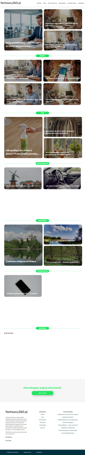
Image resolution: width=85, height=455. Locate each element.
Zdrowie (81, 3)
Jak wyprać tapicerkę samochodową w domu (63, 186)
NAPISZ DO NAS (42, 393)
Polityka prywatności (12, 452)
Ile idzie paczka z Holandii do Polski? (20, 186)
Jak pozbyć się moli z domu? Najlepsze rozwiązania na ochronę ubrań (59, 132)
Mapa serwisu (27, 452)
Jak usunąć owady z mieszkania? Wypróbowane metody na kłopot (57, 153)
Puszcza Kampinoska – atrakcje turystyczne (61, 262)
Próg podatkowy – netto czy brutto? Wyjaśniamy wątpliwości (22, 44)
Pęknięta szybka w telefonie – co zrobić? (22, 293)
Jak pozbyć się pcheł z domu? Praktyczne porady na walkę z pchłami (21, 152)
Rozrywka (62, 3)
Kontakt (8, 441)
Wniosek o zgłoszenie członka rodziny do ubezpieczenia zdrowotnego (22, 77)
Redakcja (9, 437)
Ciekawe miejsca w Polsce (21, 261)
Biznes (39, 3)
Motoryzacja (52, 3)
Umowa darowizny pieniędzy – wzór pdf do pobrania (61, 24)
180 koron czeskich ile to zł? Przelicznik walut (63, 78)
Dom (44, 3)
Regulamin (39, 452)
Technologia (71, 3)
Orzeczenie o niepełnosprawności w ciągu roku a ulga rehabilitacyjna (61, 46)
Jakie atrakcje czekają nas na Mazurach (60, 241)
